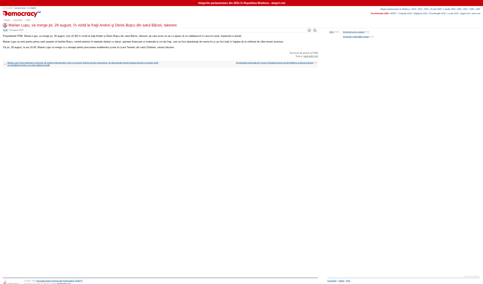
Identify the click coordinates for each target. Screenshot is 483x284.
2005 (459, 9)
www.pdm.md (310, 56)
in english (32, 8)
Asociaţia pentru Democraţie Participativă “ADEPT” (60, 281)
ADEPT (393, 13)
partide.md (11, 13)
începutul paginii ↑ (472, 276)
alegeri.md (465, 13)
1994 (478, 9)
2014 (420, 9)
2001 (465, 9)
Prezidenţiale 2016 (437, 13)
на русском (20, 8)
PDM (28, 20)
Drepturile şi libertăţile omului (356, 37)
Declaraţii (18, 20)
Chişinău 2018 (405, 13)
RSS (348, 281)
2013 (331, 32)
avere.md (475, 13)
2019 (413, 9)
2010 (426, 9)
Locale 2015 (453, 13)
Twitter (341, 281)
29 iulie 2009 (435, 9)
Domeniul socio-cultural (353, 32)
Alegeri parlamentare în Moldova (395, 9)
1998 (471, 9)
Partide (7, 20)
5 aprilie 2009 (449, 9)
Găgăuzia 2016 (420, 13)
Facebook (332, 281)
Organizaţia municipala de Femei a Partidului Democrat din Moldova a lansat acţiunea (274, 63)
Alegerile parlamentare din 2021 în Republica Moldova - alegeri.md (241, 3)
